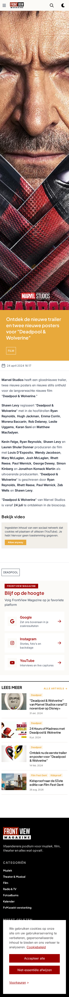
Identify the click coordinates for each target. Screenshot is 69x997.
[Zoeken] (52, 5)
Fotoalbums (10, 895)
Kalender (9, 901)
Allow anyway (15, 542)
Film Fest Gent (39, 775)
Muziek (7, 870)
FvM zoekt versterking (17, 907)
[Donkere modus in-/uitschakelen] (63, 5)
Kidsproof (56, 775)
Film (5, 882)
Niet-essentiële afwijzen (34, 970)
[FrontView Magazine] (17, 833)
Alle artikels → (55, 688)
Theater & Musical (14, 876)
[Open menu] (4, 5)
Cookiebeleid (36, 947)
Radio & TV (9, 889)
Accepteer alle (34, 958)
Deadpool (36, 695)
